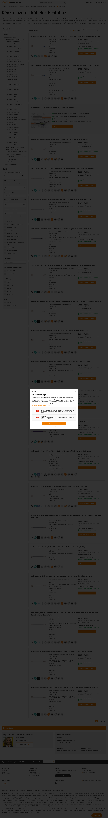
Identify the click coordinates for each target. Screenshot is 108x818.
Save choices (54, 426)
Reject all (48, 423)
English (34, 391)
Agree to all (60, 423)
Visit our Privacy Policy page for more (41, 405)
